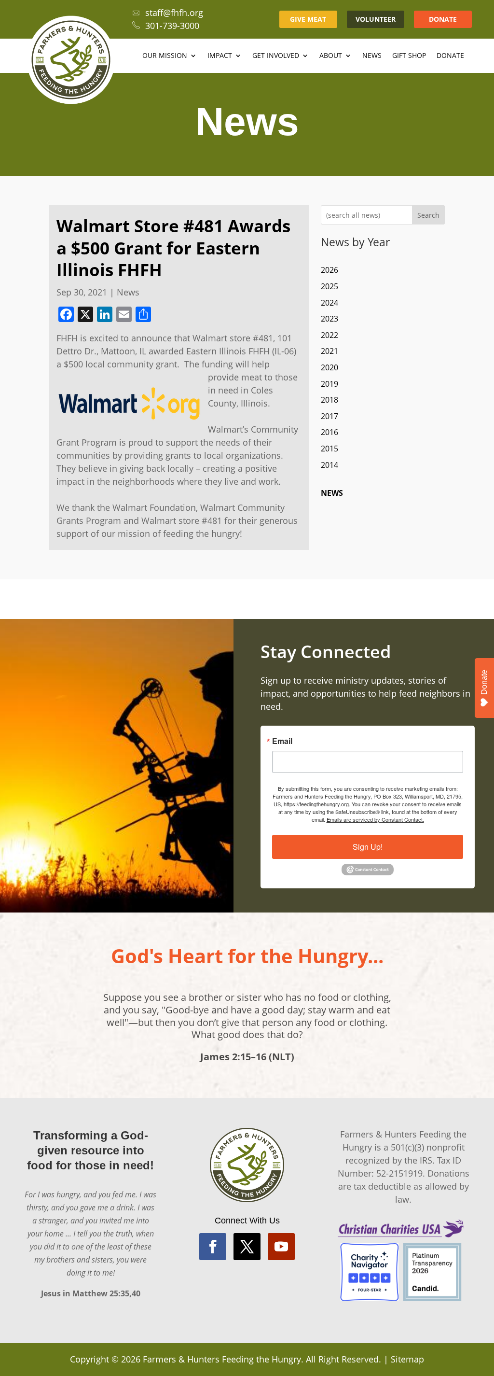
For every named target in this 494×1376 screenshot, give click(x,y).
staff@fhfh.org (174, 12)
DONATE (443, 19)
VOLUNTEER (376, 19)
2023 (329, 318)
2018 (329, 399)
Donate (450, 56)
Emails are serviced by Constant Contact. (375, 819)
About (330, 56)
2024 (329, 302)
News (372, 56)
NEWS (332, 493)
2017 (329, 416)
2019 (329, 384)
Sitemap (407, 1359)
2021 (329, 351)
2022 (329, 335)
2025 (329, 286)
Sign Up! (368, 846)
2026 (329, 270)
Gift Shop (409, 56)
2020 (329, 367)
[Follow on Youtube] (281, 1246)
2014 (329, 465)
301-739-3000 (172, 25)
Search (428, 215)
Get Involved (275, 56)
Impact (219, 56)
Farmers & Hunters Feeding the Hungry (222, 1359)
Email (282, 741)
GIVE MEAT (308, 19)
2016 (329, 432)
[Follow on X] (247, 1246)
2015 (329, 448)
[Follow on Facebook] (212, 1246)
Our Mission (164, 56)
